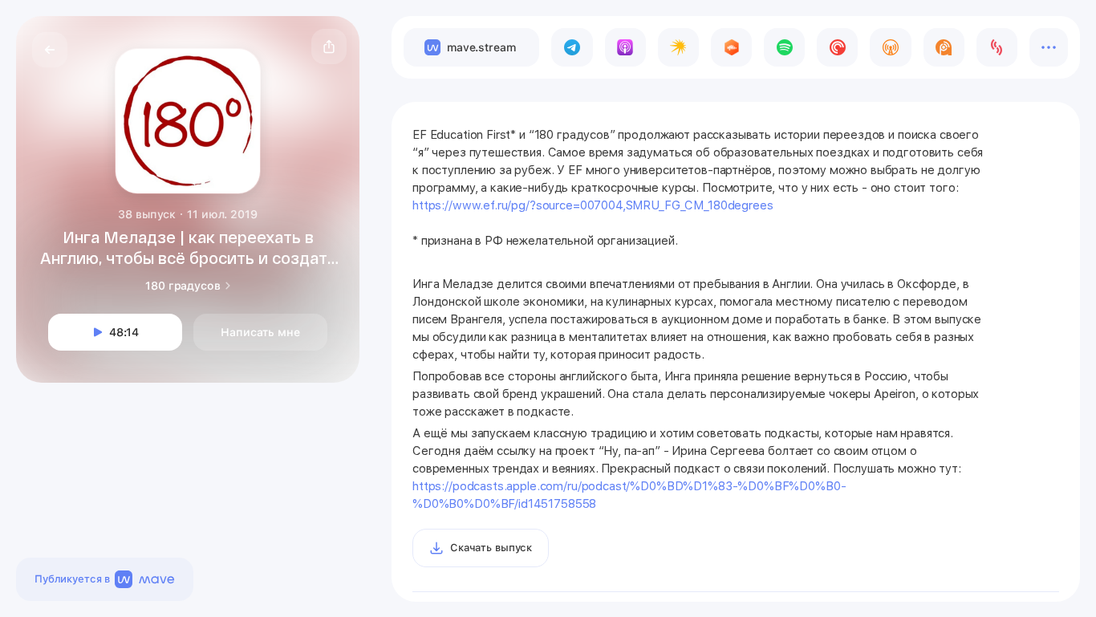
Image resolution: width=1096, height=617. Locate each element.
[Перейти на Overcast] (890, 47)
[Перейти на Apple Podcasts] (625, 47)
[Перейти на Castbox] (731, 47)
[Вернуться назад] (49, 49)
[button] (329, 46)
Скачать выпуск (491, 548)
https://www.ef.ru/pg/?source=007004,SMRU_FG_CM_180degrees (592, 205)
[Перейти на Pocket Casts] (837, 47)
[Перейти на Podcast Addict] (943, 47)
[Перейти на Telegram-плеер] (571, 47)
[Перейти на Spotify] (784, 47)
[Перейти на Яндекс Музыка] (678, 47)
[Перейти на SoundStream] (996, 47)
